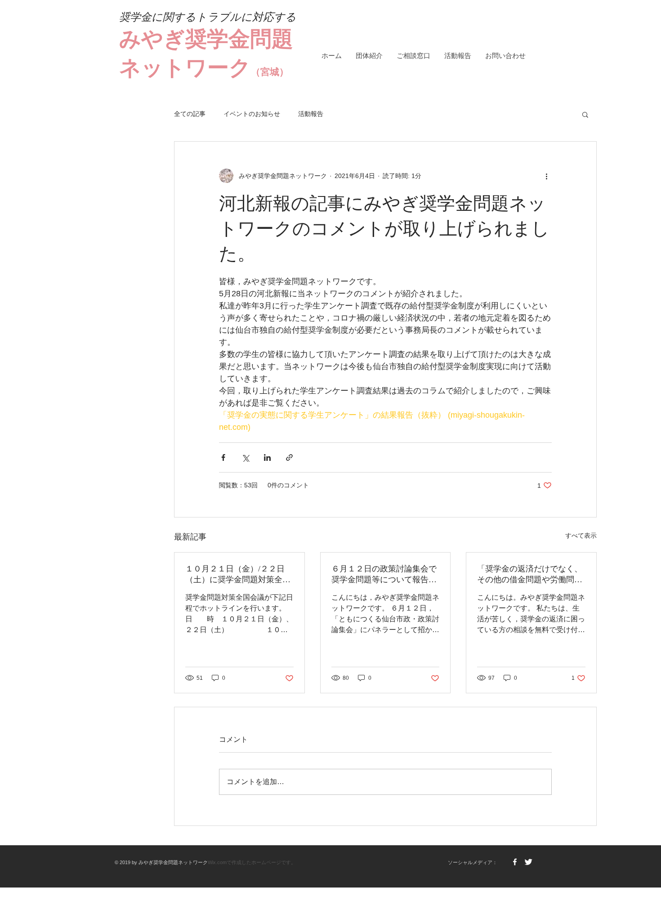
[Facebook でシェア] (223, 457)
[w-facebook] (514, 861)
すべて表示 (581, 535)
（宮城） (270, 72)
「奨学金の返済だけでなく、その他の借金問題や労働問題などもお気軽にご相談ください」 (529, 574)
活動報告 (310, 113)
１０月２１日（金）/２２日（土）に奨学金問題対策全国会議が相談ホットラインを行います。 (237, 574)
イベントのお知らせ (251, 113)
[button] (585, 114)
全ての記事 (189, 113)
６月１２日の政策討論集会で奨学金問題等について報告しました (384, 574)
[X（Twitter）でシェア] (245, 457)
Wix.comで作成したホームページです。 (252, 862)
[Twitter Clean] (528, 861)
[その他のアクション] (546, 175)
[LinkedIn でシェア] (267, 457)
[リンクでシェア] (289, 457)
